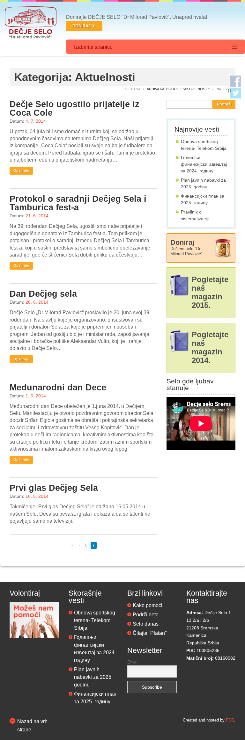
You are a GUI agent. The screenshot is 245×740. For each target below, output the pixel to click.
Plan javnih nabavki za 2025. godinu (93, 677)
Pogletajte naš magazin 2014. (210, 347)
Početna (131, 89)
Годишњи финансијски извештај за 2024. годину (204, 164)
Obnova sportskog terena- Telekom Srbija (94, 620)
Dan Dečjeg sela (43, 294)
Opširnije (21, 170)
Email (132, 661)
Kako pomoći (147, 605)
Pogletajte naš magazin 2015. (210, 292)
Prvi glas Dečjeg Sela (54, 488)
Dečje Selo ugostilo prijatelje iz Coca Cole (74, 108)
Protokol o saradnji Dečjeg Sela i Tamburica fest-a (78, 203)
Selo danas (146, 624)
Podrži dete (146, 614)
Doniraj (186, 247)
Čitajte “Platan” (150, 633)
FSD (230, 720)
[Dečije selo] (30, 23)
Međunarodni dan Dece (58, 387)
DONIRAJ (81, 26)
